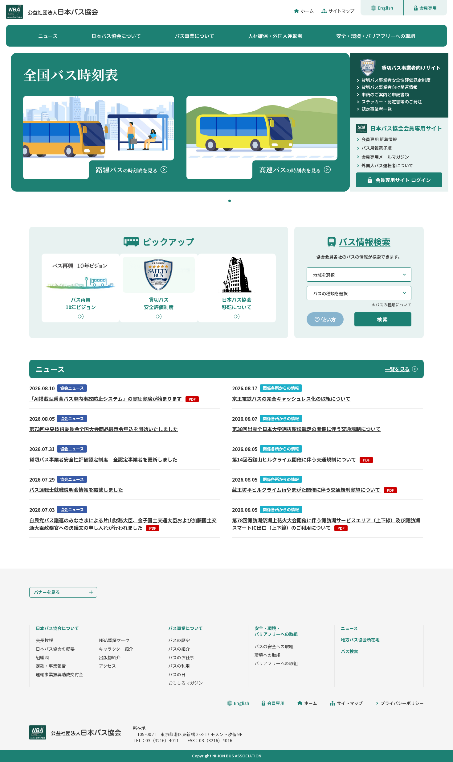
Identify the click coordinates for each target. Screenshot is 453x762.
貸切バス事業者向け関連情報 (389, 87)
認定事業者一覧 (376, 109)
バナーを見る (47, 592)
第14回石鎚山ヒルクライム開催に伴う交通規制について (301, 459)
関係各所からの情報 (281, 388)
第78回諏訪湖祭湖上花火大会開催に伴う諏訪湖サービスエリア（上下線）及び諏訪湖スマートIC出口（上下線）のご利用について (326, 523)
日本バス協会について (116, 35)
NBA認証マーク (114, 640)
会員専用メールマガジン (385, 157)
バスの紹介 (179, 649)
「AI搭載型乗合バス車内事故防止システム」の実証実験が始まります (112, 398)
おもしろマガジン (185, 683)
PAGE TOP (434, 743)
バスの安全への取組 (274, 646)
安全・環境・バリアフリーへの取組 (375, 35)
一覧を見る (397, 369)
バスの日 (177, 674)
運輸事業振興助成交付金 (59, 674)
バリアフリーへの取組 (276, 663)
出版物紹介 (109, 657)
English (385, 8)
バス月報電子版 (376, 148)
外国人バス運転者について (387, 165)
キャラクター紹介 (116, 649)
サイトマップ (341, 11)
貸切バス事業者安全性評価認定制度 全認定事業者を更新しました (103, 459)
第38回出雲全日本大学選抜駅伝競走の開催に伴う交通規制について (306, 429)
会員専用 (428, 8)
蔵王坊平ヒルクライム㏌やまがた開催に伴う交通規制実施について (313, 489)
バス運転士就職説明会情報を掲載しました (76, 489)
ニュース (48, 35)
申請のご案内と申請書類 (385, 94)
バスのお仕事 (181, 657)
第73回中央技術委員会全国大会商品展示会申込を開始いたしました (103, 429)
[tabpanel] (180, 122)
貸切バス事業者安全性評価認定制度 (396, 80)
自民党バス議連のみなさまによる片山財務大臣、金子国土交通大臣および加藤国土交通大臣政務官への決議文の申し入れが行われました (123, 523)
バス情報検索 (364, 241)
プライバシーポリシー (402, 703)
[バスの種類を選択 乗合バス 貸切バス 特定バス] (359, 293)
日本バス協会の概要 (55, 649)
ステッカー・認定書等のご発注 (391, 101)
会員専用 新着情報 (379, 139)
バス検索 (349, 651)
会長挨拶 (44, 640)
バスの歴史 (179, 640)
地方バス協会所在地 (360, 639)
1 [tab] (229, 201)
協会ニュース (72, 388)
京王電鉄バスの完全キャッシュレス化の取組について (291, 398)
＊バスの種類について (391, 305)
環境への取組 (267, 655)
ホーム (307, 11)
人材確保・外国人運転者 (275, 35)
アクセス (107, 666)
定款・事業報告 (51, 666)
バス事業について (194, 35)
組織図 (42, 657)
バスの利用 (179, 666)
